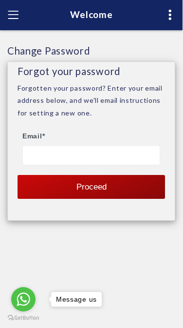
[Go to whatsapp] (23, 299)
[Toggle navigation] (13, 15)
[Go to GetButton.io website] (23, 317)
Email (33, 136)
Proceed (91, 187)
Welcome (91, 14)
